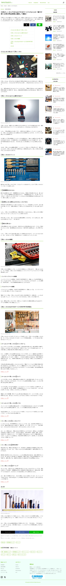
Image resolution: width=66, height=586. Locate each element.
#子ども (14, 554)
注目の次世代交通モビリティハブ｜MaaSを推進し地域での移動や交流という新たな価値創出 (59, 46)
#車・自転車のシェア (6, 551)
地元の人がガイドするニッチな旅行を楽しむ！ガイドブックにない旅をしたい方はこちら (58, 65)
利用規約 (2, 564)
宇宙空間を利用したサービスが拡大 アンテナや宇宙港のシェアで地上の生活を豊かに (58, 36)
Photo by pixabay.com (5, 181)
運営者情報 (3, 566)
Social (17, 564)
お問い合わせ (3, 570)
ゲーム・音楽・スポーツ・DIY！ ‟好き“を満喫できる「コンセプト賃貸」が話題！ (59, 55)
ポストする (8, 532)
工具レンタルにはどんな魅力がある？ (19, 33)
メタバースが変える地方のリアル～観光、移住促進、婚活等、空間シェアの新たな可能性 (58, 27)
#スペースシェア (21, 554)
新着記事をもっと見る (60, 73)
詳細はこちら (4, 371)
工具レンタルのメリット (16, 35)
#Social (3, 542)
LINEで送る (37, 532)
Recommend (43, 2)
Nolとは (2, 568)
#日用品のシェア (10, 542)
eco (48, 2)
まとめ (12, 46)
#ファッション (25, 551)
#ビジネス (33, 551)
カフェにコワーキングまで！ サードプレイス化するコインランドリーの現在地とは (59, 17)
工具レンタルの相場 (15, 38)
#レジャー (39, 551)
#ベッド (18, 542)
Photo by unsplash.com (5, 78)
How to (30, 2)
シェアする (22, 532)
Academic (36, 2)
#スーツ (9, 554)
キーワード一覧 (4, 572)
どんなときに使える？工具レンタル (19, 30)
